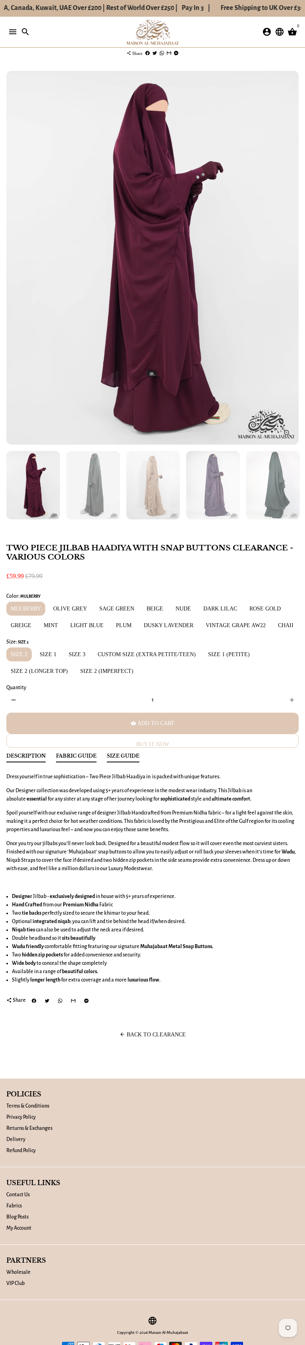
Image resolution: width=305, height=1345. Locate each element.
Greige (21, 625)
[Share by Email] (169, 53)
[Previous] (13, 258)
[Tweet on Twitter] (154, 53)
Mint (51, 625)
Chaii (285, 625)
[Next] (292, 258)
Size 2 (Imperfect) (106, 671)
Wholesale (18, 1272)
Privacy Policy (21, 1117)
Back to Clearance (153, 1035)
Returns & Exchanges (29, 1128)
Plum (123, 625)
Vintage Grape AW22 (236, 625)
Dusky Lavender (168, 625)
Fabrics (14, 1206)
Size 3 (77, 654)
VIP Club (15, 1283)
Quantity (16, 687)
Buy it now (152, 744)
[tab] (26, 757)
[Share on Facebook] (147, 53)
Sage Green (116, 609)
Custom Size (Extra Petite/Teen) (147, 654)
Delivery (15, 1139)
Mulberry (26, 609)
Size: (17, 642)
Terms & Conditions (27, 1106)
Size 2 (19, 654)
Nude (183, 609)
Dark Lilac (220, 609)
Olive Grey (70, 609)
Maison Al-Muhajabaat (168, 1332)
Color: (23, 596)
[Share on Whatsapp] (162, 53)
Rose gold (265, 609)
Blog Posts (17, 1217)
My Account (18, 1228)
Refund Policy (21, 1150)
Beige (155, 609)
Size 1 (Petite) (229, 654)
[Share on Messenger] (176, 53)
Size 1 (48, 654)
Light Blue (87, 625)
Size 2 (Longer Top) (39, 671)
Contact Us (18, 1194)
